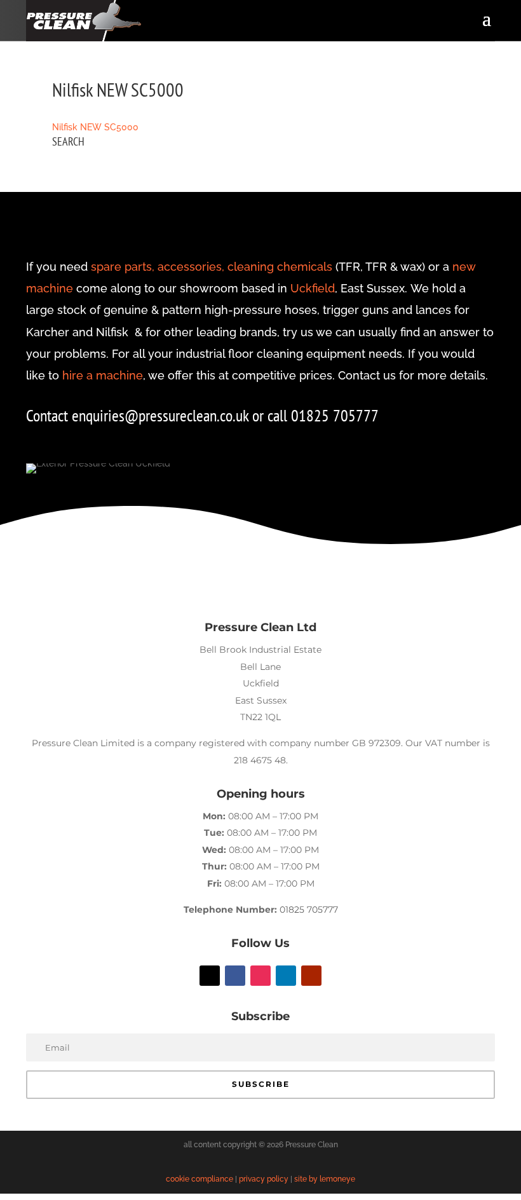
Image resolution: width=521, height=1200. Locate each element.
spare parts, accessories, (157, 266)
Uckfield (312, 288)
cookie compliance (199, 1179)
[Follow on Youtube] (311, 975)
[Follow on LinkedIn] (286, 975)
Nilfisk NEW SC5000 (95, 127)
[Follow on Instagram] (260, 975)
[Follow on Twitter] (210, 975)
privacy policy (263, 1179)
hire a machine (102, 375)
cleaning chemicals (279, 266)
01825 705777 (309, 909)
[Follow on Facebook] (235, 975)
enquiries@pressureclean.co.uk (162, 415)
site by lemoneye (324, 1179)
